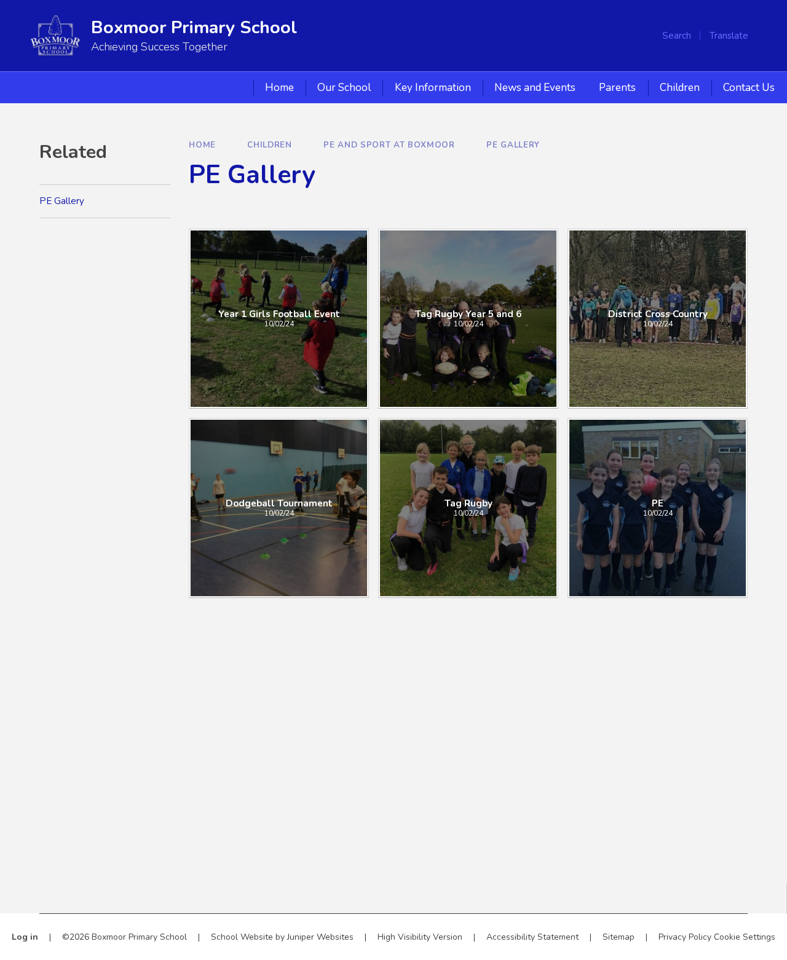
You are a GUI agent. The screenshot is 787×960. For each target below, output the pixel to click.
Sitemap (619, 937)
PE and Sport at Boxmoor (388, 145)
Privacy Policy (684, 937)
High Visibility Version (420, 937)
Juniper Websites (320, 937)
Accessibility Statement (532, 937)
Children (269, 145)
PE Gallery (513, 145)
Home (202, 145)
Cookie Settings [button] (744, 937)
